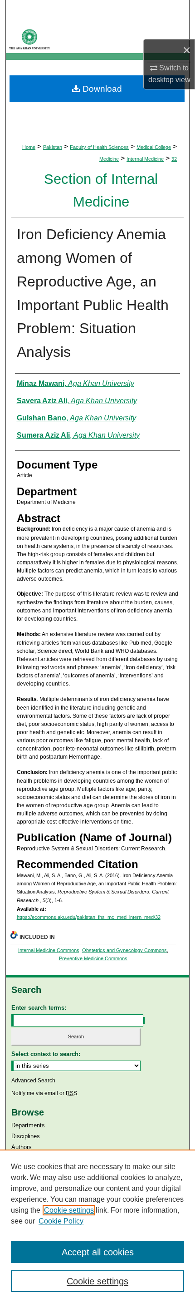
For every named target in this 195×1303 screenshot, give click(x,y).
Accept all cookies (98, 1252)
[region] (97, 1226)
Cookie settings (69, 1210)
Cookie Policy (61, 1221)
